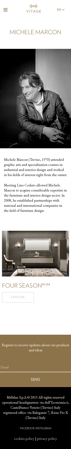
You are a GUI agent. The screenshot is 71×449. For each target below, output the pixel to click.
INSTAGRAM (43, 428)
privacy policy (47, 438)
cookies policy (24, 438)
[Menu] (5, 10)
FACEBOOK (27, 428)
